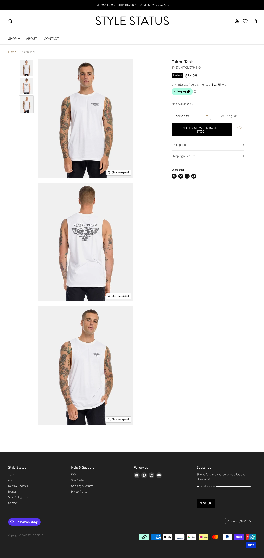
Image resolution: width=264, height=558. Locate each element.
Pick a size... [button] (183, 116)
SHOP (13, 38)
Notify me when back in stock (201, 129)
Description (179, 145)
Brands (12, 492)
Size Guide (77, 480)
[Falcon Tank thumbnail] (26, 68)
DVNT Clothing (188, 67)
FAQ (73, 475)
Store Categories (18, 497)
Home (12, 52)
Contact (51, 38)
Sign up (206, 503)
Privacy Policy (79, 492)
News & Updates (18, 486)
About (31, 38)
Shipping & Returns (183, 156)
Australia (237, 521)
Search (12, 475)
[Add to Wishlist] (239, 128)
